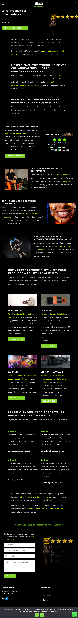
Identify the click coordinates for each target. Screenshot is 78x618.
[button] (3, 4)
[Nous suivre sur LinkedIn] (6, 598)
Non (42, 615)
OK (37, 615)
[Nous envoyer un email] (3, 598)
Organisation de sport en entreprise (13, 19)
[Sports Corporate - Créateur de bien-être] (39, 4)
